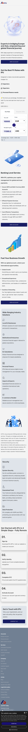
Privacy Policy (4, 692)
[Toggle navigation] (25, 2)
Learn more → (4, 106)
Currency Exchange (5, 652)
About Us (3, 661)
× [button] (26, 712)
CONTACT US (14, 621)
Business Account (5, 636)
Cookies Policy (4, 694)
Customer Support (5, 666)
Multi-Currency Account (6, 641)
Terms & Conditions (5, 689)
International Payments (6, 647)
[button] (13, 729)
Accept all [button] (14, 723)
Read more (19, 720)
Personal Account (5, 639)
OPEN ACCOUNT (14, 62)
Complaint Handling (5, 697)
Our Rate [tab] (7, 111)
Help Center (3, 668)
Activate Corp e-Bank (5, 684)
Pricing (2, 673)
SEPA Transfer (4, 650)
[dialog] (14, 721)
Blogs (2, 679)
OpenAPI (3, 655)
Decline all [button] (14, 726)
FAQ (2, 671)
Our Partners (3, 663)
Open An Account (5, 682)
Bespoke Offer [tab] (20, 111)
